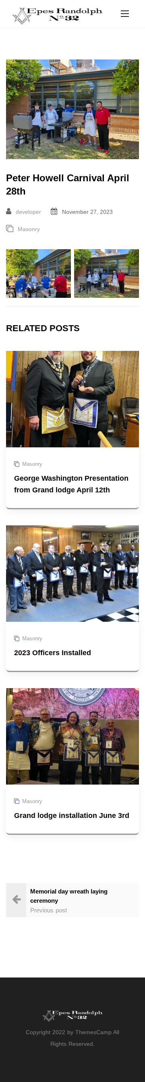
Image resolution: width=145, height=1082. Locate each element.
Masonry (29, 229)
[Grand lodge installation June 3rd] (72, 735)
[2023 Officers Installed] (72, 573)
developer (28, 212)
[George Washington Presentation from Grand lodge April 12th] (72, 398)
